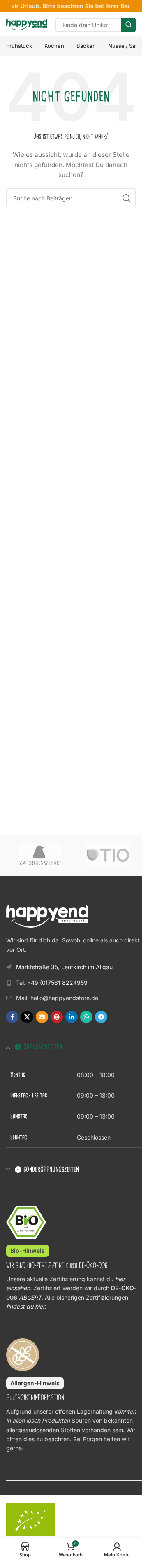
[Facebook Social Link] (12, 1017)
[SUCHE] (128, 25)
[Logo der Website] (26, 24)
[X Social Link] (27, 1017)
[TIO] (108, 855)
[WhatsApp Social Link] (86, 1017)
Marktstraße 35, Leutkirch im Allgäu (64, 966)
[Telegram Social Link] (101, 1017)
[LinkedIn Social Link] (71, 1017)
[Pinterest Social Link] (57, 1017)
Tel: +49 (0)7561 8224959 (52, 982)
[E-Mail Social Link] (42, 1017)
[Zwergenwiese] (40, 855)
